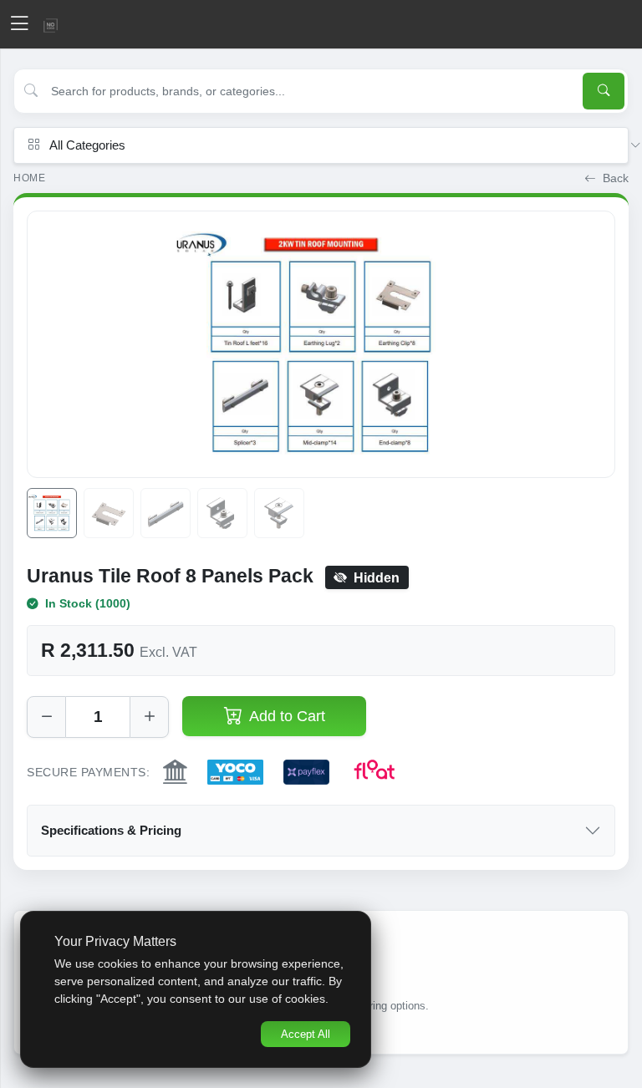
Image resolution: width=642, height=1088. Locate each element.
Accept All (305, 1034)
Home (29, 178)
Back (614, 178)
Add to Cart (287, 716)
